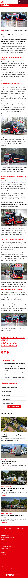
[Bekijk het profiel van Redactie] (5, 30)
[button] (23, 2)
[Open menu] (26, 5)
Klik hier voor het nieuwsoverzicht (9, 344)
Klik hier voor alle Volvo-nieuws (13, 338)
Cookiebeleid (23, 566)
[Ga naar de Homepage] (5, 5)
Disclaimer (4, 566)
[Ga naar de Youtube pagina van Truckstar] (18, 528)
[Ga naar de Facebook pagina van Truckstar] (14, 528)
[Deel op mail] (5, 352)
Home (3, 10)
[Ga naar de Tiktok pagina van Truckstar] (5, 528)
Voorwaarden (13, 568)
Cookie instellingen (17, 566)
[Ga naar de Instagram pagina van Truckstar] (10, 528)
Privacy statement (10, 566)
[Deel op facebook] (2, 352)
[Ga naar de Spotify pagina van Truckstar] (22, 528)
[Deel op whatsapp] (8, 352)
